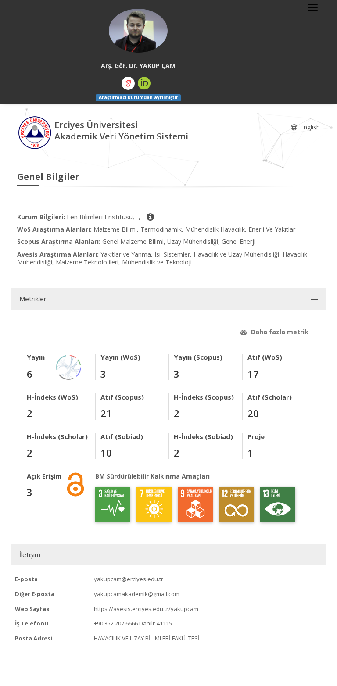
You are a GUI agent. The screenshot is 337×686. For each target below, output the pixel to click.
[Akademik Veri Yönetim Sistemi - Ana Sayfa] (35, 131)
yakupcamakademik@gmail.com (136, 594)
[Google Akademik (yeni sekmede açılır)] (128, 83)
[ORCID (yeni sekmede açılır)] (144, 83)
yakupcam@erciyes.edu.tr (128, 579)
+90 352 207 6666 (116, 623)
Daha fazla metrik (279, 332)
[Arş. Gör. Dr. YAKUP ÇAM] (138, 31)
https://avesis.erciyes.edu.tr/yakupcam (146, 609)
